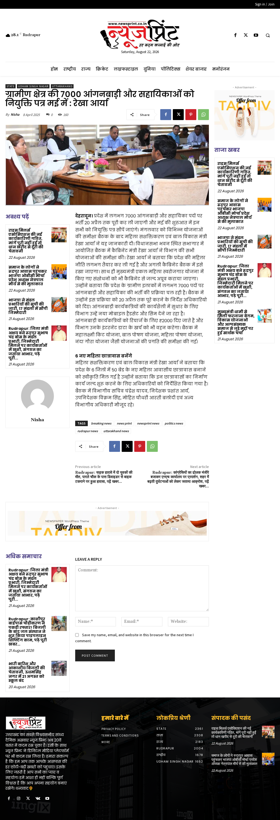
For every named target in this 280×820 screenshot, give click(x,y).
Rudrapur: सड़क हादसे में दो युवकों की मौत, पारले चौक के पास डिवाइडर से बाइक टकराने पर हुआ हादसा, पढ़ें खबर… (103, 477)
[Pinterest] (190, 114)
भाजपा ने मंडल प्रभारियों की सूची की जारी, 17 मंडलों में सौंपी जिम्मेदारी (28, 306)
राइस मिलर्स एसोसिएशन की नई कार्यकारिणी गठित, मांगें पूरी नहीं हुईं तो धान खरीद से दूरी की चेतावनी (25, 241)
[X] (245, 35)
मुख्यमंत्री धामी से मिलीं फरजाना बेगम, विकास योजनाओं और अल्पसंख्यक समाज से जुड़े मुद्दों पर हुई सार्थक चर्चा (236, 322)
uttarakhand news (116, 431)
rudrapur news (87, 431)
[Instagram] (18, 798)
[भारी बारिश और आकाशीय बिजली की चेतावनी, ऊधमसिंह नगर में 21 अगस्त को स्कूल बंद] (58, 668)
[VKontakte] (37, 798)
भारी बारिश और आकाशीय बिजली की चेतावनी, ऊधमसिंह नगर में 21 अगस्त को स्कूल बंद (26, 672)
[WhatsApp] (203, 114)
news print (124, 423)
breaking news (101, 423)
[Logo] (37, 723)
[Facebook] (235, 35)
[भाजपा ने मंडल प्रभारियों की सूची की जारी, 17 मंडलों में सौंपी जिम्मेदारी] (58, 304)
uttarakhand (62, 86)
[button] (268, 35)
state (10, 86)
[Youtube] (255, 35)
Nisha (15, 114)
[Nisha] (37, 396)
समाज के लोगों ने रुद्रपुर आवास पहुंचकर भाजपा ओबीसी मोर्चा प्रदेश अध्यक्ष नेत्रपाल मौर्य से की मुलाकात (27, 275)
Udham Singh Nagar (33, 86)
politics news (174, 423)
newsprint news (148, 423)
